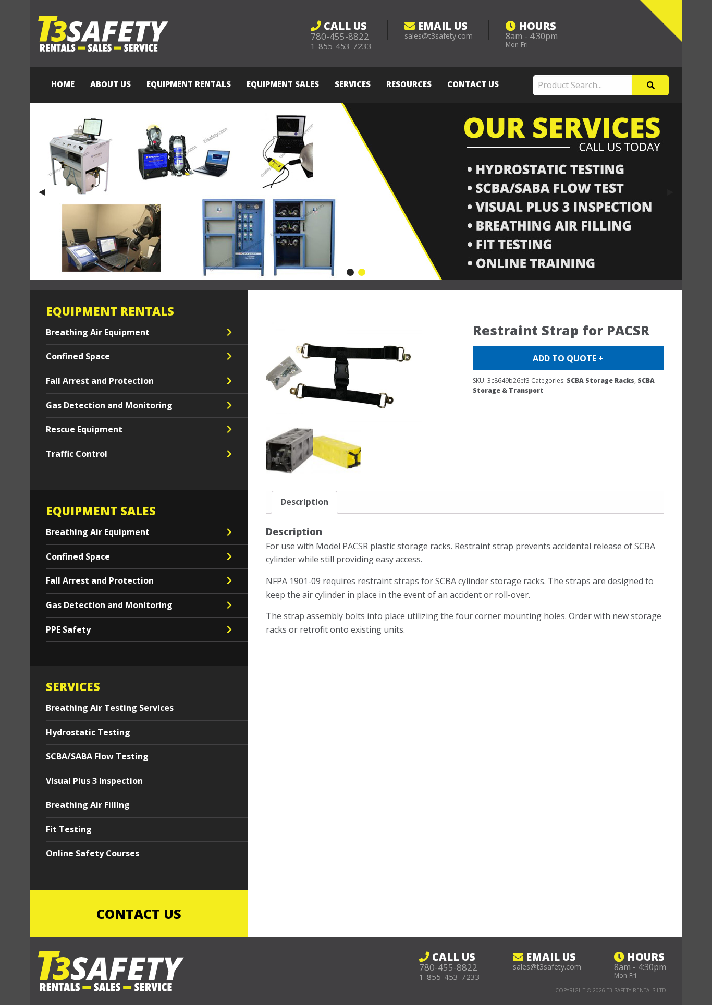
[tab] (304, 502)
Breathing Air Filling (88, 804)
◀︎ (46, 191)
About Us (110, 84)
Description (304, 501)
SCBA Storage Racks (600, 380)
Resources (409, 84)
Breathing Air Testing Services (110, 707)
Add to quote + (568, 358)
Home (63, 84)
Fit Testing (69, 829)
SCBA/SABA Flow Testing (97, 756)
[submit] (650, 85)
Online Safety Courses (92, 853)
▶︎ (674, 191)
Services (353, 84)
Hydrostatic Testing (88, 732)
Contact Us (473, 84)
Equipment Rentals (188, 84)
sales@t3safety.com (438, 36)
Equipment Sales (283, 84)
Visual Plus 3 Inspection (94, 780)
